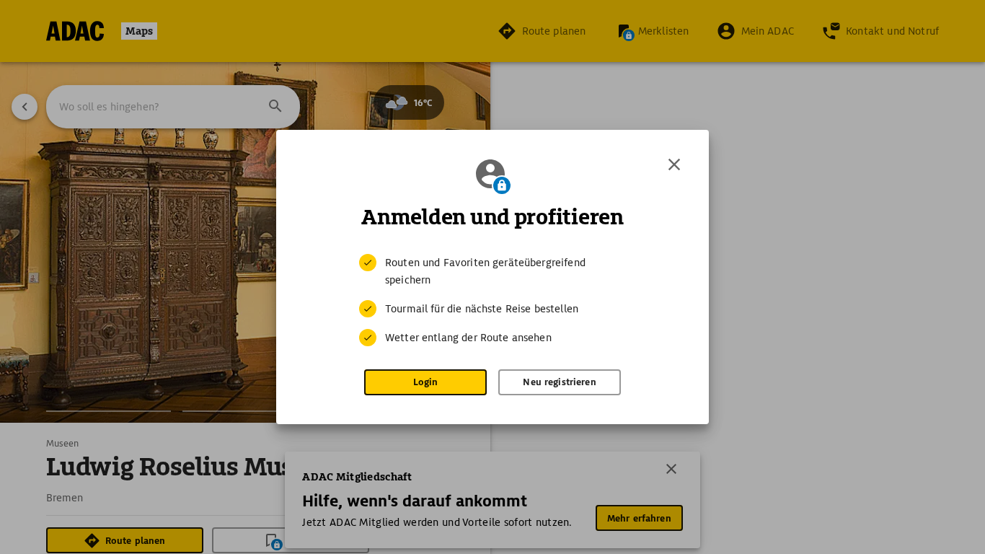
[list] (492, 300)
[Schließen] (674, 164)
